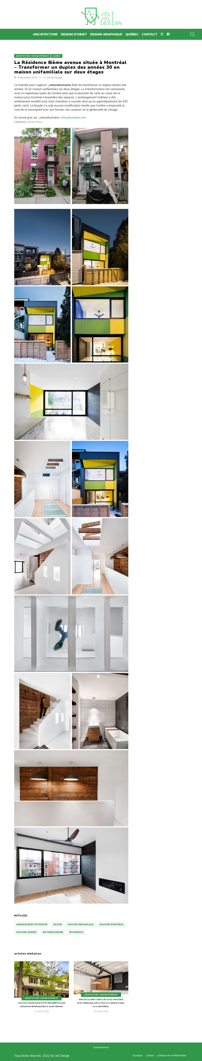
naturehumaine (53, 932)
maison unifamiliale (81, 925)
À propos (138, 1055)
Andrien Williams (35, 122)
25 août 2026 (101, 1011)
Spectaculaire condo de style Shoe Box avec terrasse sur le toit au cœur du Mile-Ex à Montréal (101, 1003)
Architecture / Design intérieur (32, 56)
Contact (150, 1055)
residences (76, 932)
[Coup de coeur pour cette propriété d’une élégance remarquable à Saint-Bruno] (41, 989)
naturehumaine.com (73, 118)
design (57, 925)
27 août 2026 (41, 1011)
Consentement (101, 1047)
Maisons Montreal (112, 925)
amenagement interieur (31, 925)
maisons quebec (26, 932)
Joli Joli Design (54, 77)
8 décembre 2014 (27, 77)
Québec (56, 56)
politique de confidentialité (171, 1055)
